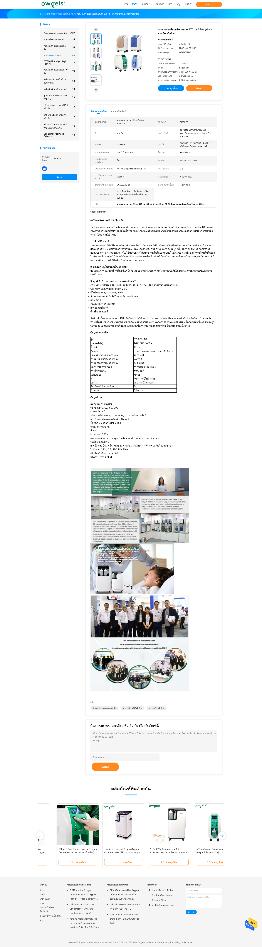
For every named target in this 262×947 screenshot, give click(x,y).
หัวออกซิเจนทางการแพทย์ (79, 884)
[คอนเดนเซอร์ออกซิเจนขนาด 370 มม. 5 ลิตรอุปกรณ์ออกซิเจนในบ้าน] (128, 53)
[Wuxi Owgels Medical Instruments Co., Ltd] (53, 4)
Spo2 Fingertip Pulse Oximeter (60, 135)
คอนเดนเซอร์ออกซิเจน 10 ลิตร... (60, 71)
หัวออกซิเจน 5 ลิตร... (60, 55)
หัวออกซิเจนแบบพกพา (117, 884)
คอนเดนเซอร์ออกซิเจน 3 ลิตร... (60, 47)
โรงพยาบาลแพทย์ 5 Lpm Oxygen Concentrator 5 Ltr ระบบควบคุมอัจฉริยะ (105, 852)
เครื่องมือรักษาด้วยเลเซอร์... (60, 89)
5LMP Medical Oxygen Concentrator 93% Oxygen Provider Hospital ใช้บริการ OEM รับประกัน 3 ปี (83, 895)
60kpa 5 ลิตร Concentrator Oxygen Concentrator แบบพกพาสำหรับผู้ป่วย (61, 852)
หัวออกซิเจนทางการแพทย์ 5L (104, 708)
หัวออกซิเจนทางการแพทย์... (60, 33)
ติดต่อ (59, 177)
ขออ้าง (209, 4)
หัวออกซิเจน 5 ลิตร (156, 708)
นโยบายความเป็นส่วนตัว (50, 918)
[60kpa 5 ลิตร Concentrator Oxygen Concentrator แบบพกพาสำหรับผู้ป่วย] (61, 825)
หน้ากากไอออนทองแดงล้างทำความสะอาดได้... (60, 126)
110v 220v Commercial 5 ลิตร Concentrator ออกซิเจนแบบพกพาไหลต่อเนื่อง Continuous (152, 852)
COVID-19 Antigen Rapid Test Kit (60, 62)
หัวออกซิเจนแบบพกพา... (60, 39)
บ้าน (42, 890)
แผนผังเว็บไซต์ (47, 907)
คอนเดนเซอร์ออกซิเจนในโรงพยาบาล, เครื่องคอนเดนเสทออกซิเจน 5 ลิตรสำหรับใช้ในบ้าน (85, 923)
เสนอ (105, 767)
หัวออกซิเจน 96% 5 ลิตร (132, 708)
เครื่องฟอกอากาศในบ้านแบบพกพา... (60, 81)
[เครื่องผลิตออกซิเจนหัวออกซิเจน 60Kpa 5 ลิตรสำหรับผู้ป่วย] (199, 825)
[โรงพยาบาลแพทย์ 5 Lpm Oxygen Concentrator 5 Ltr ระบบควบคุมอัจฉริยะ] (107, 825)
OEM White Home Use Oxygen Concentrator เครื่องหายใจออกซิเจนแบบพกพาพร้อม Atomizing (124, 895)
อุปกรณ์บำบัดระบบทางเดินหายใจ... (60, 97)
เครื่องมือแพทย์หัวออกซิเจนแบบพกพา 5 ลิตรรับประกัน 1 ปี (125, 906)
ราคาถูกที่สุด (171, 88)
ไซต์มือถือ (44, 911)
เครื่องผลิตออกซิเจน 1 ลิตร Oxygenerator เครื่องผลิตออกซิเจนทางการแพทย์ (82, 908)
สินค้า (42, 894)
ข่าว (42, 903)
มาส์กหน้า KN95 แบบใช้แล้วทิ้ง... (60, 116)
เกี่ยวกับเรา (45, 899)
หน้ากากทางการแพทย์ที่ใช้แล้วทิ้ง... (60, 107)
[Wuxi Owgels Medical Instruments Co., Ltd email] (44, 168)
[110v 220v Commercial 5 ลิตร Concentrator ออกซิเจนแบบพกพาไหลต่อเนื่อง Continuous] (153, 825)
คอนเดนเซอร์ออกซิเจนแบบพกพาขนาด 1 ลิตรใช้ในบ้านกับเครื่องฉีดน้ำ (125, 918)
